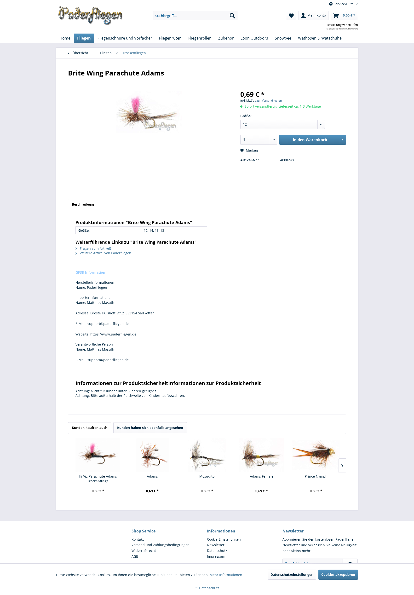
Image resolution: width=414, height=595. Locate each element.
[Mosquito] (207, 455)
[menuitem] (195, 15)
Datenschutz (217, 550)
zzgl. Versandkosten (268, 100)
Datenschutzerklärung (348, 28)
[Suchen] (232, 15)
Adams (152, 476)
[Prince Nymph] (316, 455)
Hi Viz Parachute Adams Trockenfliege (98, 478)
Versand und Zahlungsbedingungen (161, 545)
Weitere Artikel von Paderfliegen (105, 253)
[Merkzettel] (291, 15)
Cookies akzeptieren (338, 574)
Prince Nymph (316, 476)
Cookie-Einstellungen (224, 539)
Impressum (216, 556)
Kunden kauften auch (89, 427)
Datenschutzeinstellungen (291, 574)
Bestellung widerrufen (342, 25)
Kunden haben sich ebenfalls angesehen (150, 427)
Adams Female (261, 476)
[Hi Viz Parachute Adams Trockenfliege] (98, 455)
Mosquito (206, 476)
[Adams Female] (262, 455)
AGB (135, 556)
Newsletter (215, 545)
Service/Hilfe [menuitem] (344, 4)
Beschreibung (83, 204)
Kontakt (138, 539)
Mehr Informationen (226, 574)
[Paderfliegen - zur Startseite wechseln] (90, 15)
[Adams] (153, 455)
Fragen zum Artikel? (95, 248)
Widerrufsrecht (144, 550)
